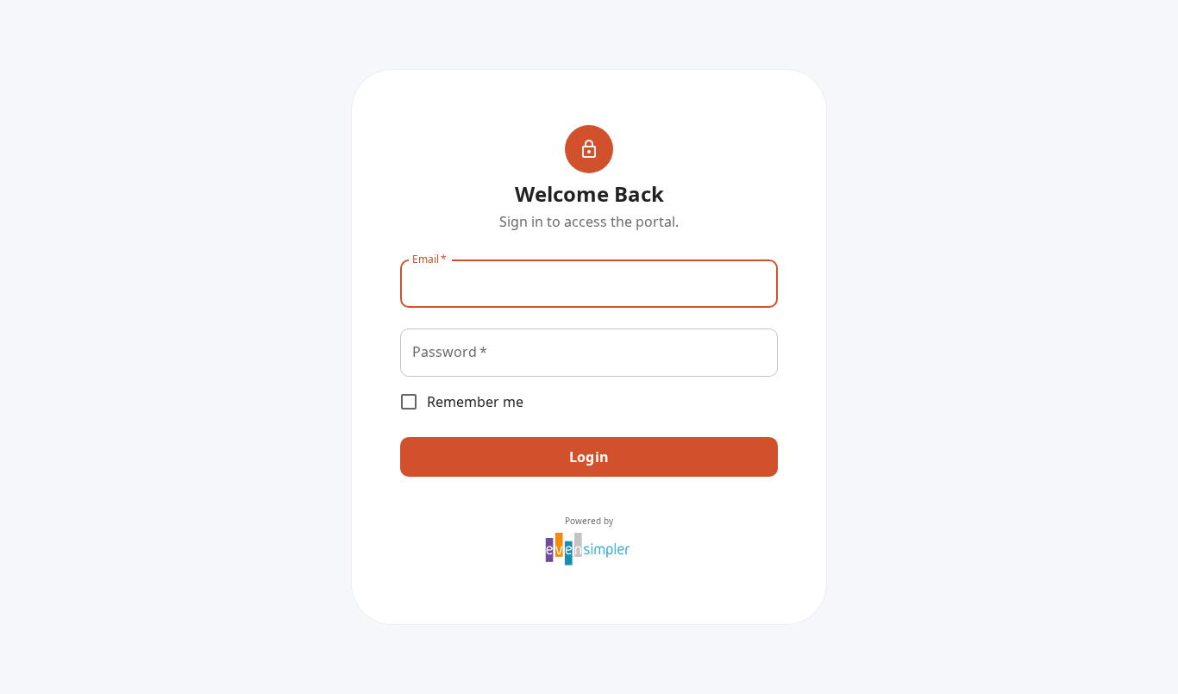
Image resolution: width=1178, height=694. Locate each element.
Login (589, 456)
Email (429, 259)
